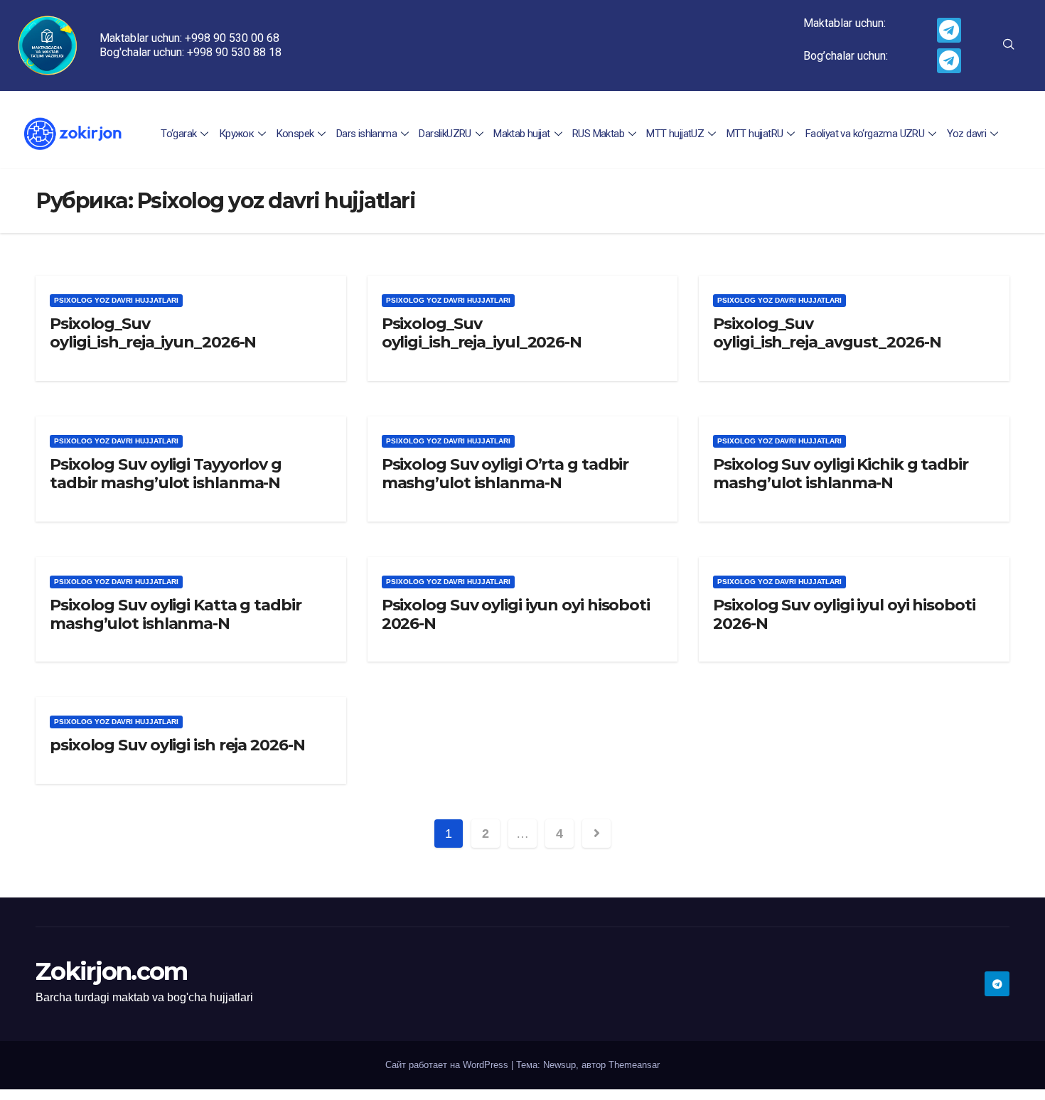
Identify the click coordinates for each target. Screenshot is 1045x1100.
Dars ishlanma (366, 133)
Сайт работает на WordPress (448, 1064)
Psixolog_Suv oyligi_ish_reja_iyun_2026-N (153, 333)
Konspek (295, 133)
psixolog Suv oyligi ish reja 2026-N (177, 745)
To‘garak (178, 133)
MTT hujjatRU (755, 133)
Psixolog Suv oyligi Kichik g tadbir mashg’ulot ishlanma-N (840, 473)
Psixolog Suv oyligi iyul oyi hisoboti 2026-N (844, 614)
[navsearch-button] (1008, 45)
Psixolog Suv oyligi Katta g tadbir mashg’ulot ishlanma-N (175, 614)
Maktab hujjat (521, 133)
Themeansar (634, 1064)
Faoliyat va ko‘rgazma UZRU (864, 133)
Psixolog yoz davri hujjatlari (116, 300)
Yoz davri (967, 133)
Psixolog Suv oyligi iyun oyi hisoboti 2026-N (516, 614)
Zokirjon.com (112, 971)
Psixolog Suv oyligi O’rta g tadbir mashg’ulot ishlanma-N (505, 473)
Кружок (236, 133)
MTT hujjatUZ (675, 133)
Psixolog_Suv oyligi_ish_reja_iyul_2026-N (482, 333)
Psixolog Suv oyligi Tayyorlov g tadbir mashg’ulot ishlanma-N (166, 473)
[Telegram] (949, 30)
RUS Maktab (598, 133)
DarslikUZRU (445, 133)
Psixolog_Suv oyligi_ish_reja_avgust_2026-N (826, 333)
